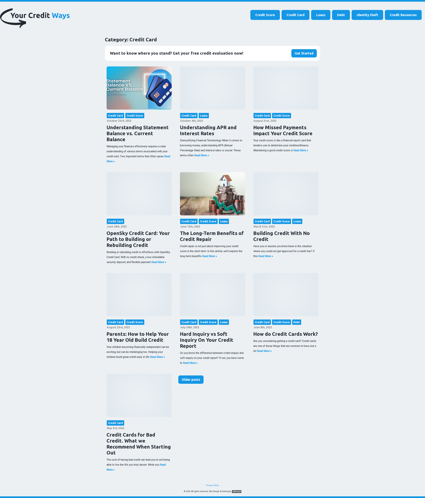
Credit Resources (403, 15)
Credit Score (265, 15)
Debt (341, 15)
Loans (320, 15)
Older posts (191, 379)
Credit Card (295, 15)
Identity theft (367, 15)
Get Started (304, 53)
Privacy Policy (212, 485)
